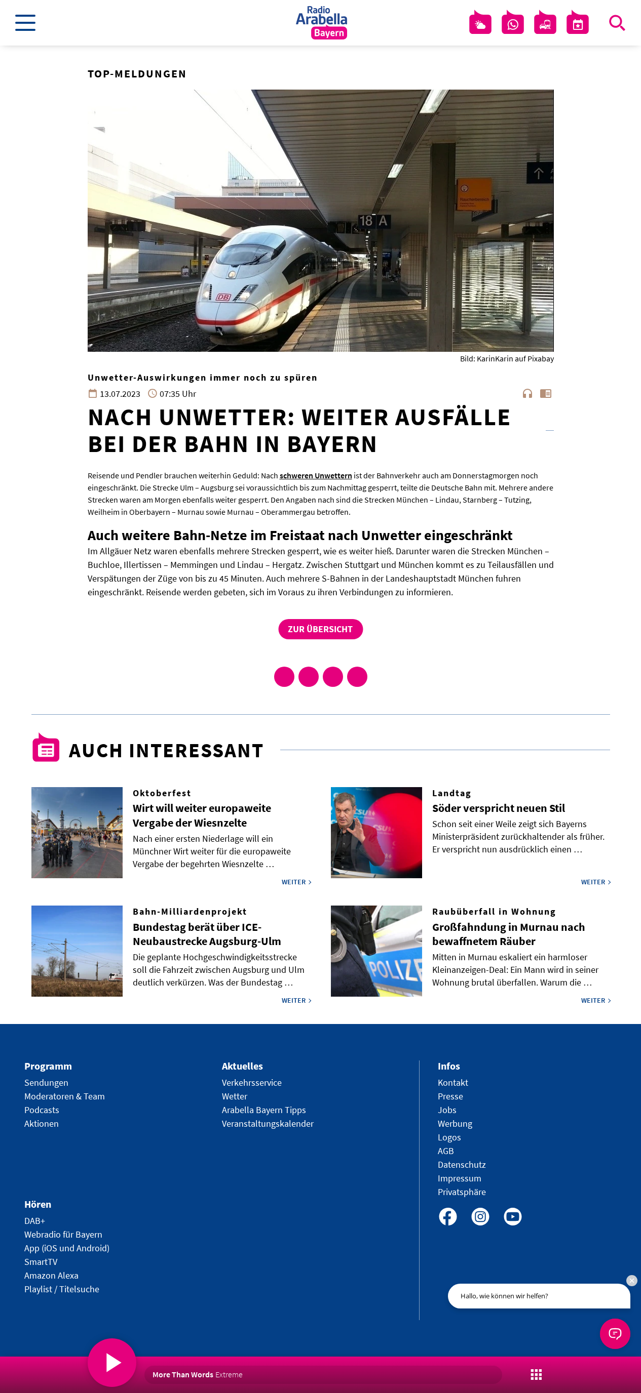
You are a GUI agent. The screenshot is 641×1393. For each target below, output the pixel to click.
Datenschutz (462, 1164)
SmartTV (40, 1261)
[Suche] (617, 23)
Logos (449, 1137)
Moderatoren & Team (64, 1096)
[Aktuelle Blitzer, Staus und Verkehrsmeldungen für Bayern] (545, 25)
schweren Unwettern (316, 475)
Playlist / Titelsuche (61, 1289)
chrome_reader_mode (546, 393)
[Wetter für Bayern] (480, 25)
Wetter (234, 1096)
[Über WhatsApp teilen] (333, 677)
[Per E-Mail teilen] (357, 677)
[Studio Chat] (513, 25)
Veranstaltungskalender (268, 1123)
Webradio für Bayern (63, 1234)
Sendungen (46, 1082)
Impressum (459, 1178)
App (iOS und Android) (66, 1248)
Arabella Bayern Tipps (264, 1110)
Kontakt (453, 1082)
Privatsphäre (462, 1192)
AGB (446, 1151)
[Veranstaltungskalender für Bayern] (577, 25)
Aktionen (41, 1123)
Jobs (447, 1110)
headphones (527, 393)
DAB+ (34, 1220)
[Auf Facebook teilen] (284, 677)
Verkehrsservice (252, 1082)
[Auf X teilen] (308, 677)
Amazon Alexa (51, 1275)
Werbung (455, 1123)
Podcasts (41, 1110)
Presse (450, 1096)
